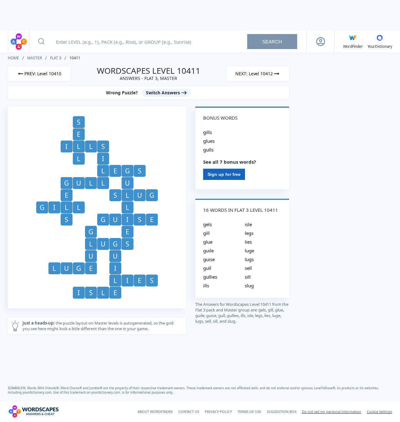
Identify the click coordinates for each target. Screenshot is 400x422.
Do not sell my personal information (331, 411)
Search (272, 41)
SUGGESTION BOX (281, 411)
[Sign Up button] (320, 41)
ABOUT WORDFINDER (155, 411)
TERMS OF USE (249, 411)
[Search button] (41, 41)
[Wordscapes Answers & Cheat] (19, 41)
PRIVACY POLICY (218, 411)
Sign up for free (224, 174)
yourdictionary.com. (37, 392)
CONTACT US (188, 411)
